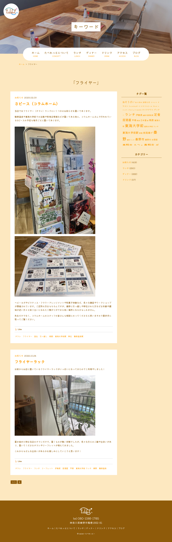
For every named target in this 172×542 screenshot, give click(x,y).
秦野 (95, 468)
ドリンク (106, 54)
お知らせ (19, 97)
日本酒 (143, 120)
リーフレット (47, 468)
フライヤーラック (30, 361)
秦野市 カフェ (132, 145)
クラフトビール (146, 106)
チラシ (18, 336)
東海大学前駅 (60, 336)
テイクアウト (147, 109)
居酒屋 (65, 468)
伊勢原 (58, 468)
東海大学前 (134, 125)
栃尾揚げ (148, 132)
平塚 (72, 468)
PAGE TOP (168, 539)
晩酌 (51, 336)
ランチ (77, 54)
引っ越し (43, 336)
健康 (144, 115)
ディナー (91, 54)
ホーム (36, 54)
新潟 (138, 120)
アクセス (122, 54)
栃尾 (141, 133)
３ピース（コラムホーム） (37, 103)
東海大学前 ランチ (83, 468)
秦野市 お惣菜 (151, 139)
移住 (70, 336)
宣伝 (36, 336)
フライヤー (27, 336)
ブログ (136, 54)
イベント (154, 102)
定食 (157, 114)
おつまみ (138, 102)
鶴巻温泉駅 (78, 336)
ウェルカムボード (134, 106)
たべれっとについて (56, 54)
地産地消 (149, 115)
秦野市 (139, 139)
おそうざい (128, 102)
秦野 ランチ (131, 140)
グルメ (155, 106)
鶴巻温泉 (103, 468)
